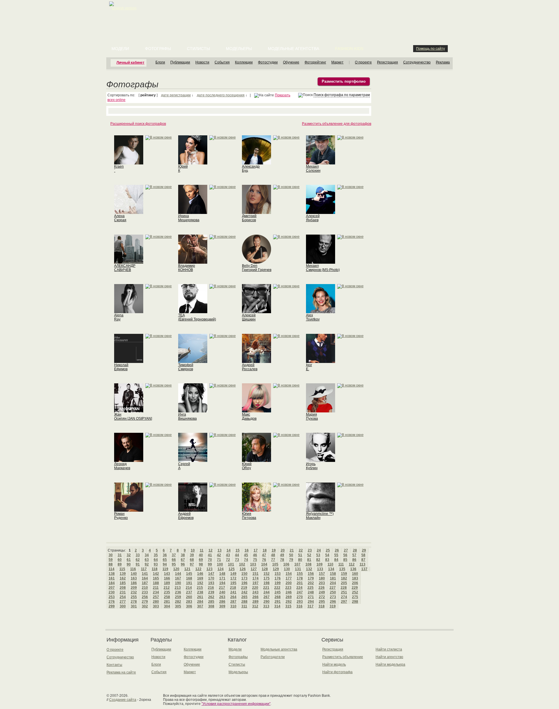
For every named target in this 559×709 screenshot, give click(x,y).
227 (333, 588)
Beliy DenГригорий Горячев (256, 268)
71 (219, 560)
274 (344, 597)
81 (309, 560)
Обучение (291, 62)
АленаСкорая (120, 218)
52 (309, 555)
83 (327, 560)
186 (134, 583)
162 (123, 578)
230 (112, 592)
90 (129, 564)
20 (283, 550)
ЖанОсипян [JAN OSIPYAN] (133, 416)
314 (277, 606)
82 (318, 560)
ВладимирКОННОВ (186, 268)
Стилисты (198, 48)
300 (123, 606)
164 (145, 578)
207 (112, 588)
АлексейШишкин (249, 317)
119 (165, 569)
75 (255, 560)
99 (210, 564)
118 (155, 569)
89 (120, 564)
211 (156, 588)
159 (344, 574)
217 (222, 588)
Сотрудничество (417, 62)
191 (189, 583)
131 (298, 569)
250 (333, 592)
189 (167, 583)
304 (167, 606)
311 (244, 606)
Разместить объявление (342, 657)
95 (174, 564)
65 (165, 560)
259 (178, 597)
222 (277, 588)
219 (244, 588)
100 (220, 564)
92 (147, 564)
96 (183, 564)
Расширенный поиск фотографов (138, 124)
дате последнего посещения (221, 95)
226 (322, 588)
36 (165, 555)
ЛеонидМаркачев (122, 466)
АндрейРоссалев (249, 367)
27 (346, 550)
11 (202, 550)
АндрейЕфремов (186, 516)
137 (364, 569)
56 (345, 555)
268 (278, 597)
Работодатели (273, 657)
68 (192, 560)
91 (138, 564)
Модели (120, 48)
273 (333, 597)
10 (193, 550)
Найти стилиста (389, 649)
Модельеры (239, 48)
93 (156, 564)
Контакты (114, 665)
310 (233, 606)
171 (222, 578)
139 (123, 574)
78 (282, 560)
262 (211, 597)
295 (322, 602)
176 (278, 578)
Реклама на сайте (121, 672)
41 (210, 555)
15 (238, 550)
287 (233, 602)
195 (233, 583)
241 (233, 592)
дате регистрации (176, 95)
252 (355, 592)
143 (167, 574)
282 (178, 602)
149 (233, 574)
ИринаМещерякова (188, 218)
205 (344, 583)
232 (134, 592)
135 (342, 569)
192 (200, 583)
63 (147, 560)
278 (134, 602)
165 (156, 578)
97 (192, 564)
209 (134, 588)
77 (273, 560)
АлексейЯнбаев (313, 218)
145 (189, 574)
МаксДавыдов (249, 416)
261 (200, 597)
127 (254, 569)
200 (289, 583)
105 (275, 564)
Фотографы (158, 48)
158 (333, 574)
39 (192, 555)
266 (255, 597)
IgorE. (309, 367)
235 (167, 592)
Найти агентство (389, 657)
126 (243, 569)
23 (310, 550)
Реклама (443, 62)
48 (273, 555)
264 (233, 597)
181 (333, 578)
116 (133, 569)
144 (178, 574)
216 (211, 588)
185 (123, 583)
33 (138, 555)
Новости (202, 62)
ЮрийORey (247, 466)
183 (355, 578)
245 (278, 592)
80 (300, 560)
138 (112, 574)
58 (363, 555)
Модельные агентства (293, 48)
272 (322, 597)
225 (310, 588)
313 (266, 606)
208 (123, 588)
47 (264, 555)
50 (291, 555)
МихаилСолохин (313, 168)
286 (222, 602)
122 (198, 569)
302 (145, 606)
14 (229, 550)
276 (112, 602)
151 (255, 574)
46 (255, 555)
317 (310, 606)
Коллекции (244, 62)
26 (337, 550)
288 (244, 602)
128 (265, 569)
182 (344, 578)
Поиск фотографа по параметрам (342, 95)
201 (300, 583)
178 (300, 578)
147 (211, 574)
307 (200, 606)
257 (156, 597)
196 (244, 583)
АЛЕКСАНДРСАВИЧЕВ (124, 268)
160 (355, 574)
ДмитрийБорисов (249, 218)
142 (156, 574)
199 (278, 583)
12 (210, 550)
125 (232, 569)
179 (311, 578)
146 (200, 574)
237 (189, 592)
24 (319, 550)
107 (297, 564)
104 (264, 564)
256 (145, 597)
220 (255, 588)
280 (156, 602)
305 (178, 606)
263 (222, 597)
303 (156, 606)
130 (287, 569)
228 (344, 588)
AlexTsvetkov (313, 317)
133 (320, 569)
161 (112, 578)
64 (156, 560)
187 (145, 583)
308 (211, 606)
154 (289, 574)
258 (167, 597)
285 (211, 602)
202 (311, 583)
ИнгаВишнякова (187, 416)
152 (266, 574)
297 (344, 602)
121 (187, 569)
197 (255, 583)
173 (244, 578)
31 (120, 555)
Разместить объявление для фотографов (336, 124)
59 (111, 560)
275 (355, 597)
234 (156, 592)
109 (319, 564)
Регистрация (387, 62)
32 (129, 555)
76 (264, 560)
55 (336, 555)
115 (122, 569)
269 (289, 597)
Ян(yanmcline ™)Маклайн (320, 516)
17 (256, 550)
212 (167, 588)
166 (167, 578)
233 (145, 592)
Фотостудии (268, 62)
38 (183, 555)
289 (255, 602)
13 (219, 550)
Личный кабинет (130, 63)
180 (322, 578)
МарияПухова (312, 416)
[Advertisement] (281, 14)
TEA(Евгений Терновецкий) (197, 317)
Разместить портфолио (344, 81)
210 (145, 588)
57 (354, 555)
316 (299, 606)
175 (266, 578)
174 (255, 578)
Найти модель (334, 664)
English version (124, 8)
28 (355, 550)
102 (242, 564)
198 (266, 583)
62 (138, 560)
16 (247, 550)
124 (220, 569)
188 (156, 583)
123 (209, 569)
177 (289, 578)
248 (311, 592)
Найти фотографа (337, 672)
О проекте (363, 62)
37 (174, 555)
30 (111, 555)
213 (178, 588)
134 (331, 569)
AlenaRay (118, 317)
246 (289, 592)
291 (278, 602)
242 (244, 592)
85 (345, 560)
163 (134, 578)
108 (308, 564)
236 (178, 592)
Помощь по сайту (430, 49)
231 (123, 592)
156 (311, 574)
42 (219, 555)
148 (222, 574)
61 (129, 560)
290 (266, 602)
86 (354, 560)
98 (201, 564)
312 (255, 606)
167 (178, 578)
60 (120, 560)
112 (352, 564)
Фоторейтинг (315, 62)
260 (189, 597)
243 (255, 592)
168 (189, 578)
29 (364, 550)
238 (200, 592)
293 (300, 602)
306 (189, 606)
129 (276, 569)
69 (201, 560)
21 (292, 550)
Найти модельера (390, 664)
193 (211, 583)
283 (189, 602)
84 (336, 560)
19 (274, 550)
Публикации (180, 62)
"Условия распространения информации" (235, 704)
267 (266, 597)
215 (200, 588)
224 (299, 588)
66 (174, 560)
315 (288, 606)
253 (112, 597)
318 (322, 606)
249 (322, 592)
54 (327, 555)
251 (344, 592)
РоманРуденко (121, 516)
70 (210, 560)
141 (145, 574)
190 (178, 583)
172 (233, 578)
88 (111, 564)
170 (211, 578)
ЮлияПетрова (249, 516)
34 (147, 555)
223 (288, 588)
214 (189, 588)
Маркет (337, 62)
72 (228, 560)
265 (244, 597)
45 (246, 555)
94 (165, 564)
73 (237, 560)
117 (144, 569)
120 (176, 569)
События (222, 62)
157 (322, 574)
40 (201, 555)
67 (183, 560)
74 (246, 560)
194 (222, 583)
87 (363, 560)
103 (253, 564)
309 (222, 606)
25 (328, 550)
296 (333, 602)
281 (167, 602)
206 (355, 583)
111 (341, 564)
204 (333, 583)
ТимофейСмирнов (185, 367)
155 (300, 574)
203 (322, 583)
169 (200, 578)
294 (311, 602)
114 (111, 569)
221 (266, 588)
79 (291, 560)
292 (289, 602)
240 (222, 592)
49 (282, 555)
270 (300, 597)
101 (231, 564)
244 (266, 592)
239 (211, 592)
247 (300, 592)
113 (362, 564)
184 (112, 583)
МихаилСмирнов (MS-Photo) (323, 268)
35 (156, 555)
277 (123, 602)
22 (301, 550)
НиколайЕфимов (121, 367)
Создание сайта (122, 700)
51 (300, 555)
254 (123, 597)
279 (145, 602)
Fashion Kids (349, 48)
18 (265, 550)
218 (233, 588)
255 (134, 597)
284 (200, 602)
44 (237, 555)
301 (134, 606)
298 (355, 602)
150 (244, 574)
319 (333, 606)
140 (134, 574)
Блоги (160, 62)
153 (278, 574)
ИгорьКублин (312, 466)
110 (330, 564)
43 (228, 555)
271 (311, 597)
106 (286, 564)
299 (112, 606)
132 (309, 569)
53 (318, 555)
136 (353, 569)
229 (355, 588)
